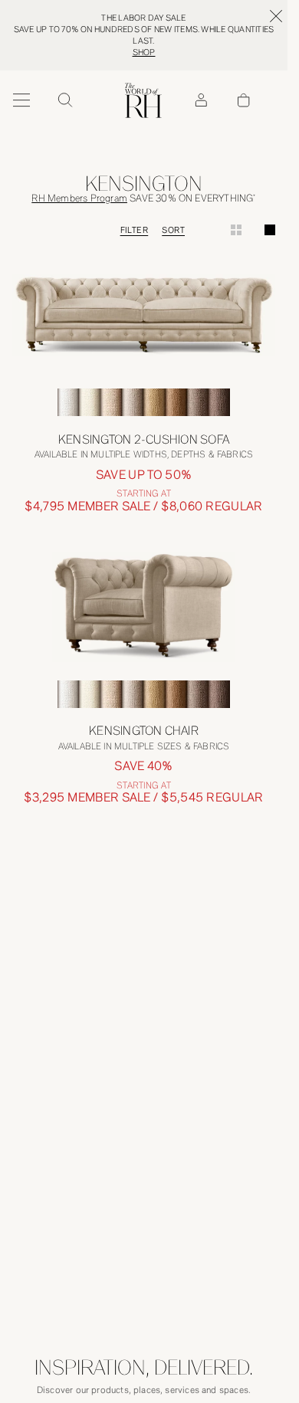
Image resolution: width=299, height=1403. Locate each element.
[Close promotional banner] (276, 16)
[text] (143, 505)
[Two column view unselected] (236, 230)
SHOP (144, 52)
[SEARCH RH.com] (64, 100)
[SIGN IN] (201, 100)
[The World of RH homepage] (143, 100)
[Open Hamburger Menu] (21, 100)
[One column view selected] (269, 230)
